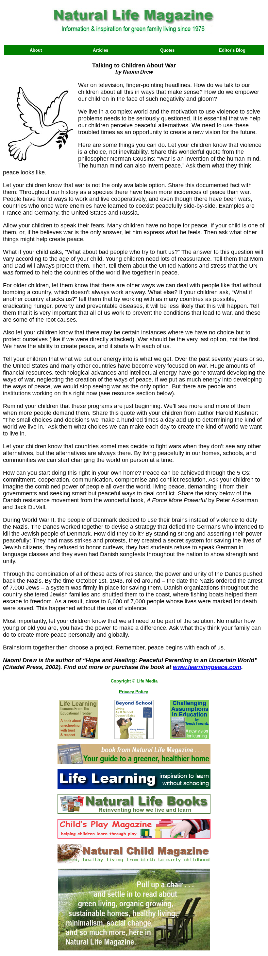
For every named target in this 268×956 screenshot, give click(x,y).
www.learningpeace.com (207, 667)
